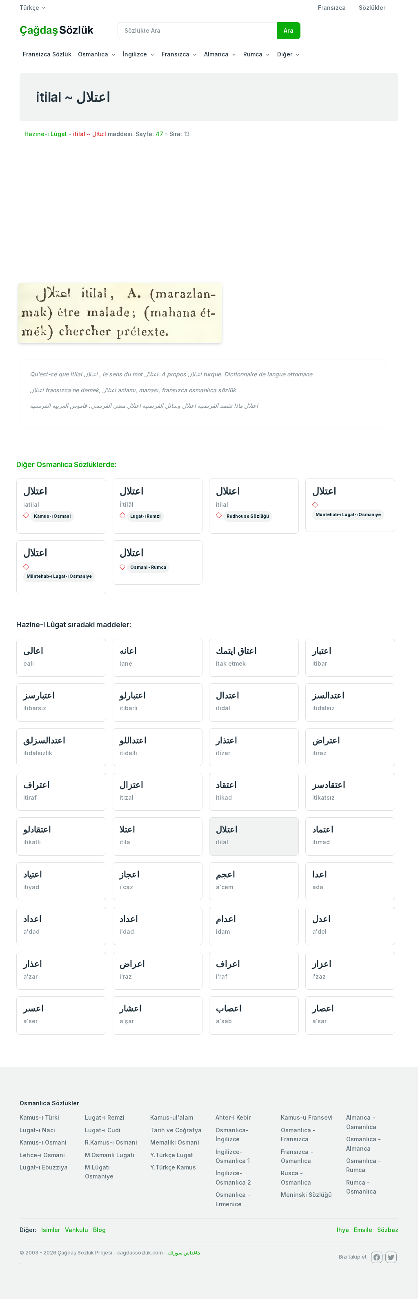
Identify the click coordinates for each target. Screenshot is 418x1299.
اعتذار (226, 740)
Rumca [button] (252, 54)
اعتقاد (226, 785)
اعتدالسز (328, 695)
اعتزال (131, 785)
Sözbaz (387, 1229)
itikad (224, 797)
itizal (126, 797)
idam (223, 931)
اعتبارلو (133, 695)
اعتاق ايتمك (236, 651)
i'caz (126, 886)
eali (28, 663)
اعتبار (321, 651)
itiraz (319, 752)
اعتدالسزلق (44, 740)
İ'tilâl (126, 504)
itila (125, 841)
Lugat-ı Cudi (102, 1130)
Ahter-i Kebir (233, 1117)
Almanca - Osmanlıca (361, 1122)
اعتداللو (133, 740)
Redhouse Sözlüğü (248, 516)
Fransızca (332, 7)
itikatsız (323, 797)
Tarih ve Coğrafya (176, 1130)
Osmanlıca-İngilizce (232, 1134)
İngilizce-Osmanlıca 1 (233, 1156)
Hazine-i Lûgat (45, 133)
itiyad (31, 886)
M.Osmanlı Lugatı (109, 1154)
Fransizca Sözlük (47, 54)
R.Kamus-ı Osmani (111, 1142)
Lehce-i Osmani (42, 1154)
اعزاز (321, 964)
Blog (99, 1229)
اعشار (131, 1008)
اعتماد (323, 829)
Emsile (363, 1229)
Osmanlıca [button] (93, 54)
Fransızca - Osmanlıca (297, 1156)
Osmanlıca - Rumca (363, 1165)
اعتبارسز (39, 695)
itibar (319, 663)
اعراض (132, 964)
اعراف (228, 964)
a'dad (31, 931)
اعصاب (229, 1008)
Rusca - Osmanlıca (296, 1177)
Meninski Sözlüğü (306, 1194)
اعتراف (36, 785)
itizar (223, 752)
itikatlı (32, 841)
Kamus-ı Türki (39, 1117)
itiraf (30, 797)
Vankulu (76, 1229)
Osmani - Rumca (148, 567)
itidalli (128, 752)
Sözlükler (372, 7)
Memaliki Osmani (174, 1142)
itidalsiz (323, 707)
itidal (223, 707)
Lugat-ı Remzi (145, 516)
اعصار (323, 1008)
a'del (319, 931)
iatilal (31, 504)
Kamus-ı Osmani (52, 516)
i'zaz (319, 976)
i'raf (221, 976)
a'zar (30, 976)
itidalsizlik (37, 752)
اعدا (319, 874)
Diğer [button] (284, 54)
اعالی (33, 651)
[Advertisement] (209, 207)
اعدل (321, 919)
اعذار (32, 964)
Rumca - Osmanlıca (361, 1187)
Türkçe (29, 7)
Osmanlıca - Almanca (363, 1143)
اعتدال (227, 695)
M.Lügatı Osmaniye (99, 1172)
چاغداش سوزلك (184, 1253)
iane (126, 663)
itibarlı (129, 707)
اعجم (225, 874)
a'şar (127, 1020)
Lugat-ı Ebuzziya (44, 1167)
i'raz (126, 976)
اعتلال (35, 491)
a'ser (30, 1020)
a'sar (319, 1020)
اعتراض (326, 740)
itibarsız (34, 707)
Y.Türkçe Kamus (173, 1167)
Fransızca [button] (175, 54)
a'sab (224, 1020)
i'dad (127, 931)
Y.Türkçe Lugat (171, 1154)
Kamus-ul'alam (171, 1117)
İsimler (50, 1229)
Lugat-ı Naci (37, 1130)
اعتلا (127, 829)
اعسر (33, 1008)
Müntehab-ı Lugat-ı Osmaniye (348, 514)
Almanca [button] (216, 54)
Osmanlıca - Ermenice (233, 1199)
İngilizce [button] (135, 54)
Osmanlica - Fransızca (298, 1134)
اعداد (32, 919)
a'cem (224, 886)
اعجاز (130, 874)
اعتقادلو (37, 829)
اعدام (226, 919)
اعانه (128, 651)
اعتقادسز (328, 785)
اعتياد (32, 874)
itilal (222, 504)
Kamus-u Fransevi (307, 1117)
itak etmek (231, 663)
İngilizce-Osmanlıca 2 (233, 1177)
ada (317, 886)
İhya (343, 1229)
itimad (321, 841)
